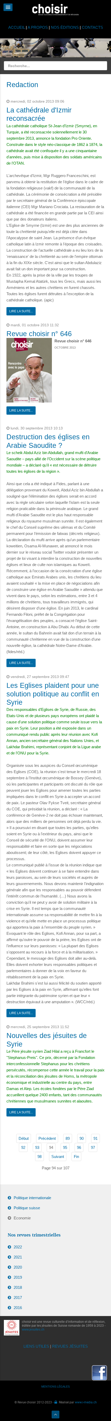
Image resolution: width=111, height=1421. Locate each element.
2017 (18, 1297)
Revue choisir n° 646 (39, 334)
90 (82, 1138)
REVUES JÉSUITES (70, 1346)
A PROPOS (38, 27)
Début (24, 1138)
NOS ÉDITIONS (65, 27)
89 (68, 1138)
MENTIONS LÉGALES (55, 1386)
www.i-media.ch (86, 1402)
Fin (76, 1156)
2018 (18, 1287)
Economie (22, 1218)
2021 (18, 1257)
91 (95, 1138)
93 (37, 1147)
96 (79, 1147)
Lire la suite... (21, 311)
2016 (18, 1307)
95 (65, 1147)
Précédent (47, 1138)
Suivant (57, 1156)
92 (23, 1147)
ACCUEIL (17, 27)
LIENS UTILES (36, 1346)
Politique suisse (27, 1208)
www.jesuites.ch (33, 1329)
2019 (18, 1277)
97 (93, 1147)
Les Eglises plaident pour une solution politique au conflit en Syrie (52, 694)
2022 (18, 1247)
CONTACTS (92, 27)
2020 (18, 1267)
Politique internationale (32, 1198)
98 (39, 1156)
